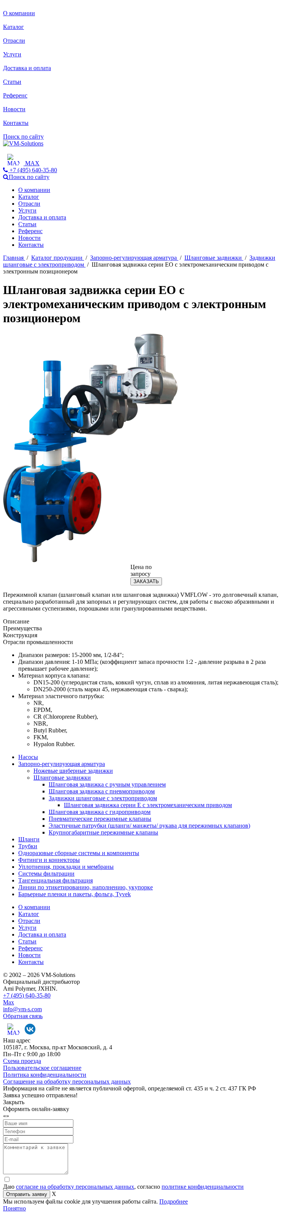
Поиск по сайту (23, 136)
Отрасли (14, 40)
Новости (14, 109)
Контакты (16, 123)
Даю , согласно (123, 1186)
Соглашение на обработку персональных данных (67, 1081)
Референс (15, 95)
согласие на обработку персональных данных (75, 1186)
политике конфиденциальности (203, 1186)
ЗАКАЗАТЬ (146, 581)
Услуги (12, 54)
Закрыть (13, 1102)
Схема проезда (22, 1061)
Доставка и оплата (27, 68)
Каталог (13, 27)
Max (8, 1002)
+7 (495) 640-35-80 (27, 995)
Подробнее (173, 1201)
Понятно (14, 1208)
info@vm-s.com (22, 1009)
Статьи (12, 81)
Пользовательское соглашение (42, 1068)
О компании (19, 13)
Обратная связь (23, 1016)
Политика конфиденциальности (44, 1074)
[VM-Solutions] (23, 143)
